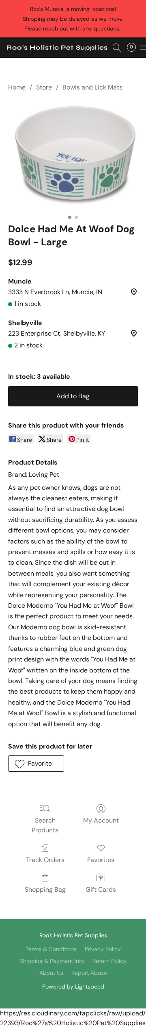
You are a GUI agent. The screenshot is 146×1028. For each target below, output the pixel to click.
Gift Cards (101, 889)
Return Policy (109, 961)
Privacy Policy (103, 949)
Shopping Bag (45, 889)
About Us (51, 972)
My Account (101, 820)
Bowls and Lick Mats (92, 87)
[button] (57, 47)
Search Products (45, 825)
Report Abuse (89, 972)
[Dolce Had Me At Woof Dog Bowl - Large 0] (73, 155)
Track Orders (45, 860)
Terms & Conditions (51, 949)
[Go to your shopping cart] (134, 48)
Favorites (100, 860)
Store (44, 87)
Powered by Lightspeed (73, 986)
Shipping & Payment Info (52, 961)
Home (17, 87)
